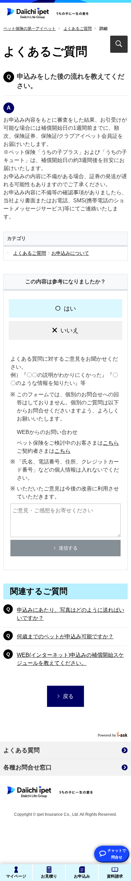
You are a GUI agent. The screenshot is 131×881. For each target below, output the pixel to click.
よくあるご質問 (77, 28)
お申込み (82, 876)
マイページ (16, 876)
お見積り (49, 876)
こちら (111, 443)
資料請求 (115, 876)
